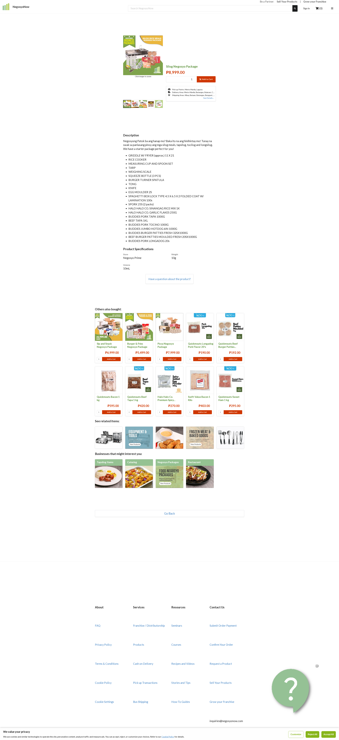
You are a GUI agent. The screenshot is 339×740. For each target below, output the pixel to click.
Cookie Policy (103, 682)
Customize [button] (296, 734)
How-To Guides (180, 701)
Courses (176, 644)
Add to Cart (207, 79)
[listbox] (332, 8)
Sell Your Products (287, 1)
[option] (127, 104)
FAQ (97, 625)
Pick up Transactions (145, 682)
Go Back (169, 513)
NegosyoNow (21, 6)
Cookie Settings (104, 701)
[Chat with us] (291, 690)
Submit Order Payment (223, 625)
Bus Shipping (140, 701)
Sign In (306, 8)
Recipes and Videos (183, 663)
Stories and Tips (180, 682)
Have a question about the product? (169, 279)
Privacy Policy (103, 644)
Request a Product (221, 663)
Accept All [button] (329, 734)
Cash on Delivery (143, 663)
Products (138, 644)
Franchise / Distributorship (149, 625)
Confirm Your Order (221, 644)
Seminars (176, 625)
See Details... (208, 98)
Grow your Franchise (314, 1)
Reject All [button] (312, 734)
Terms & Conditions (107, 663)
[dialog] (169, 734)
